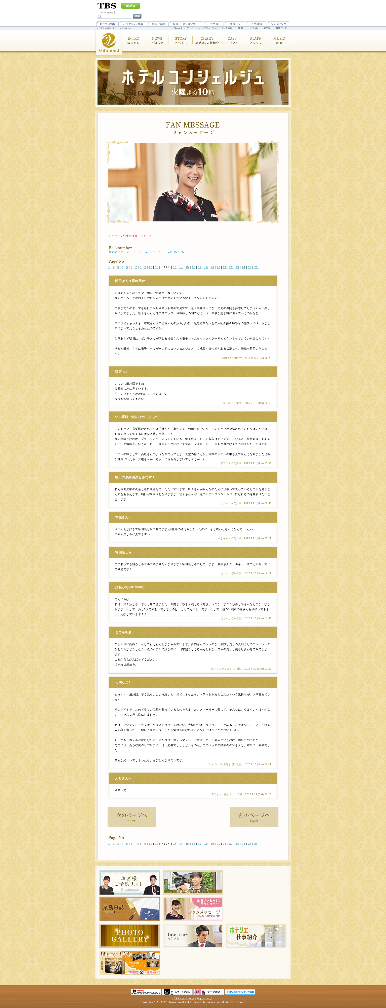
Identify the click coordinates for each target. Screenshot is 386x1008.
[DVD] (266, 28)
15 (187, 267)
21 (224, 267)
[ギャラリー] (130, 936)
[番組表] (130, 6)
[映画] (240, 28)
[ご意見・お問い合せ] (107, 28)
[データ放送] (227, 28)
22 (231, 267)
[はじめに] (133, 43)
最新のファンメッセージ (125, 252)
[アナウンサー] (193, 28)
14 (181, 267)
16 (193, 267)
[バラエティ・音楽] (133, 23)
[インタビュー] (193, 936)
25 (250, 267)
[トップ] (108, 43)
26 (256, 267)
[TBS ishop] (146, 992)
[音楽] (279, 43)
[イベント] (253, 28)
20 (218, 267)
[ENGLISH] (126, 28)
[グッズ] (130, 963)
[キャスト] (233, 43)
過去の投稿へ (254, 817)
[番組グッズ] (281, 28)
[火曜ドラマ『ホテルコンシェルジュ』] (193, 82)
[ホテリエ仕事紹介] (256, 936)
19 (212, 267)
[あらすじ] (181, 43)
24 (243, 267)
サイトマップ (204, 998)
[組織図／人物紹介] (207, 43)
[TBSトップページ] (107, 5)
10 (150, 267)
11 (156, 267)
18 (206, 267)
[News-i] (177, 28)
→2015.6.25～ (177, 252)
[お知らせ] (157, 43)
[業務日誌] (130, 909)
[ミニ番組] (256, 23)
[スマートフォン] (211, 28)
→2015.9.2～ (154, 252)
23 (237, 267)
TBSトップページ (184, 998)
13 (175, 267)
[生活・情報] (158, 23)
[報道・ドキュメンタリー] (186, 23)
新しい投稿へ (132, 817)
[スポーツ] (234, 23)
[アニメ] (214, 23)
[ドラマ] (107, 23)
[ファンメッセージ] (193, 909)
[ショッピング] (278, 23)
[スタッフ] (255, 43)
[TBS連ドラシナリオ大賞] (240, 992)
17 (199, 267)
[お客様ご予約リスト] (130, 882)
